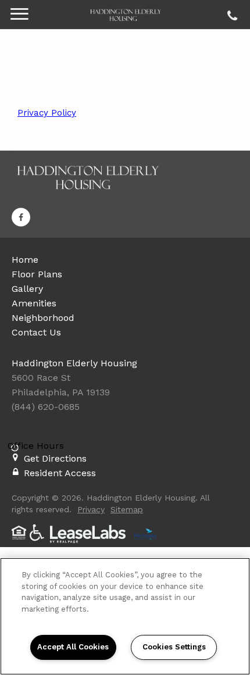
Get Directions (55, 458)
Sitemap (126, 509)
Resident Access (60, 472)
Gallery (27, 288)
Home (25, 259)
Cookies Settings (174, 646)
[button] (21, 217)
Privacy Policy (46, 113)
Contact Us (36, 332)
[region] (125, 616)
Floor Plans (37, 274)
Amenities (34, 303)
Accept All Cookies (73, 646)
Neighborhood (43, 317)
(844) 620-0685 (230, 13)
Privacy (91, 509)
